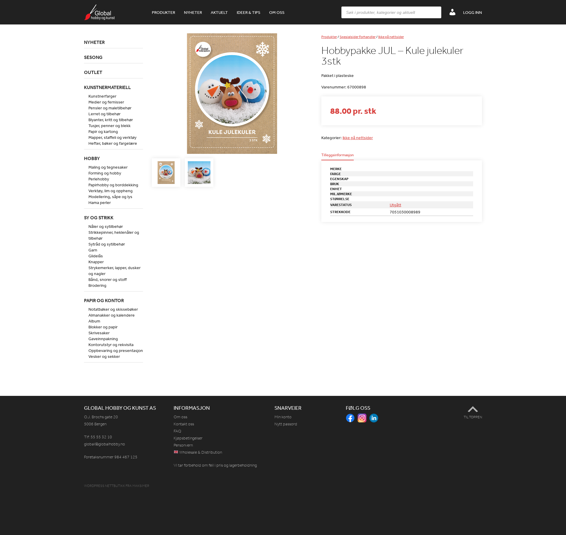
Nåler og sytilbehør (105, 226)
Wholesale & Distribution (200, 452)
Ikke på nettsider (391, 36)
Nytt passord (285, 424)
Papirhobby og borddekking (113, 184)
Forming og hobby (104, 173)
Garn (92, 250)
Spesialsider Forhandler (358, 36)
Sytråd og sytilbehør (106, 244)
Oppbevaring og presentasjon (115, 350)
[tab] (337, 156)
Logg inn (472, 12)
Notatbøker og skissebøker (113, 309)
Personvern (183, 445)
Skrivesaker (99, 332)
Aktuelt (219, 12)
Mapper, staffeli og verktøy (112, 137)
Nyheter (193, 12)
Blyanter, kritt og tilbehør (110, 119)
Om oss (276, 12)
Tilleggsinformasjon (337, 155)
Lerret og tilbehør (104, 113)
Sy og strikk (98, 217)
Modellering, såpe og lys (110, 196)
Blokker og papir (103, 327)
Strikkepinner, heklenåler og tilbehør (113, 235)
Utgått (395, 205)
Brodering (97, 285)
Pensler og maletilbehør (109, 108)
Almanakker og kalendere (111, 315)
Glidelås (95, 256)
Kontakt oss (184, 424)
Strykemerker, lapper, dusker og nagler (114, 270)
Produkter (163, 12)
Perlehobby (98, 179)
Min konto (283, 416)
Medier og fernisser (106, 102)
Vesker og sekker (104, 356)
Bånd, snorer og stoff (107, 279)
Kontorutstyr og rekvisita (111, 344)
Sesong (93, 57)
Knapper (96, 261)
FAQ (177, 431)
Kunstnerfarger (102, 96)
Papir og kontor (104, 300)
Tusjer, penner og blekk (109, 125)
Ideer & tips (248, 12)
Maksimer (140, 485)
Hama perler (99, 202)
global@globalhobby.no (104, 444)
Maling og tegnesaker (108, 167)
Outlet (93, 72)
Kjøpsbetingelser (188, 438)
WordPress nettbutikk (104, 485)
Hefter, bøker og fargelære (112, 143)
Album (94, 321)
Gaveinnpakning (103, 338)
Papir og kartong (103, 131)
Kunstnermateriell (107, 87)
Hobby (92, 158)
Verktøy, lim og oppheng (110, 190)
